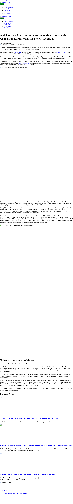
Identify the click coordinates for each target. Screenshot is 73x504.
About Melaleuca (9, 13)
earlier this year (60, 52)
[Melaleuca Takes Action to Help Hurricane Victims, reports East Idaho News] (14, 471)
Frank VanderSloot (23, 63)
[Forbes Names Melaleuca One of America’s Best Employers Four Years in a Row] (14, 415)
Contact (6, 495)
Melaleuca (18, 52)
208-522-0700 (6, 490)
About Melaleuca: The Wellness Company (15, 493)
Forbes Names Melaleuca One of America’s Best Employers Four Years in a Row (29, 418)
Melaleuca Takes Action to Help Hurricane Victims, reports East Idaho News (27, 474)
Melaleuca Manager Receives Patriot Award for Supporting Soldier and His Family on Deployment (36, 445)
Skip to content (4, 1)
